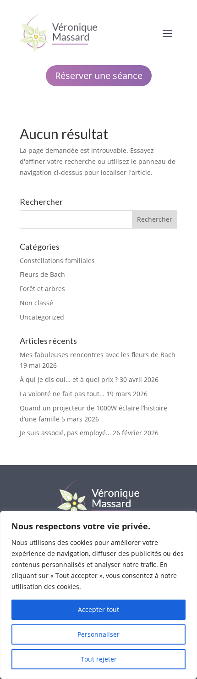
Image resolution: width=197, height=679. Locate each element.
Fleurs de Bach (42, 274)
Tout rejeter (99, 659)
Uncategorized (42, 317)
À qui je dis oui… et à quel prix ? (69, 379)
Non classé (36, 302)
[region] (98, 595)
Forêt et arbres (42, 288)
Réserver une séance (98, 75)
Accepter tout (98, 609)
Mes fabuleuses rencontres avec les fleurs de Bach (97, 354)
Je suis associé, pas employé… (65, 432)
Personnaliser (98, 634)
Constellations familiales (57, 260)
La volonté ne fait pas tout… (62, 393)
